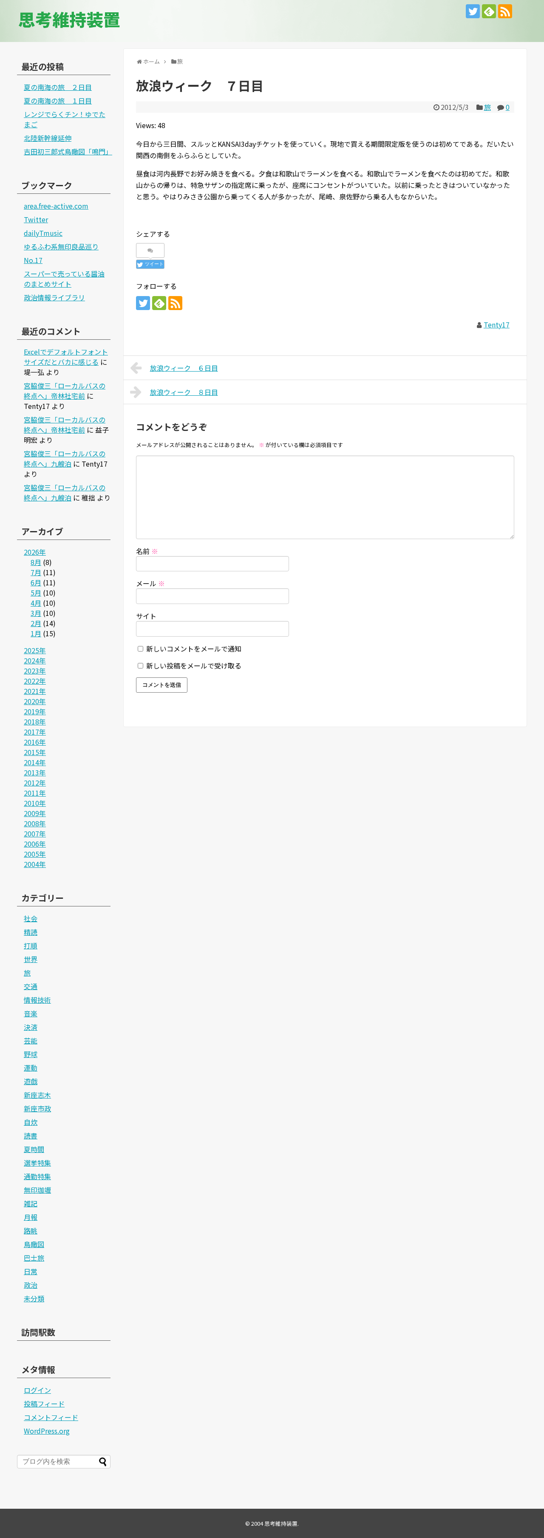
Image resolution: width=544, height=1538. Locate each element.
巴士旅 (34, 1258)
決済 (30, 1027)
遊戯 (30, 1081)
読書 (30, 1135)
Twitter (36, 219)
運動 (30, 1068)
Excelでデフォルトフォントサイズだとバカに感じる (66, 357)
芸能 (30, 1040)
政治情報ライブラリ (54, 297)
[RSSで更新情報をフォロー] (505, 11)
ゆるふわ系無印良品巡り (61, 246)
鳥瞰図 (34, 1244)
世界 (30, 959)
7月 (36, 572)
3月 (36, 613)
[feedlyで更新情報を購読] (489, 11)
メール (150, 583)
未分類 (34, 1298)
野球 (30, 1054)
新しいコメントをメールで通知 (193, 648)
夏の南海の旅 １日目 (58, 100)
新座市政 (37, 1108)
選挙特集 (37, 1163)
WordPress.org (47, 1431)
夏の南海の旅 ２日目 (58, 87)
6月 (36, 582)
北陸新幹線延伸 (47, 138)
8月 (36, 562)
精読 (30, 932)
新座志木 (37, 1095)
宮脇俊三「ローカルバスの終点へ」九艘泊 (64, 458)
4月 (36, 603)
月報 (30, 1217)
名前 (147, 551)
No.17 (33, 260)
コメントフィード (51, 1417)
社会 (30, 918)
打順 (30, 945)
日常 (30, 1271)
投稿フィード (44, 1403)
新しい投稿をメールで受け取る (193, 665)
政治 (30, 1285)
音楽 (30, 1013)
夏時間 (34, 1149)
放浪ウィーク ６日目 (184, 368)
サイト (146, 616)
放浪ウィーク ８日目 (184, 392)
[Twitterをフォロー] (473, 11)
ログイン (37, 1390)
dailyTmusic (43, 233)
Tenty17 (497, 324)
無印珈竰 (37, 1190)
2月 (36, 623)
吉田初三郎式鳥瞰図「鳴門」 (68, 151)
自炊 (30, 1122)
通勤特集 (37, 1176)
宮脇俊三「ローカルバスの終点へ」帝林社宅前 (64, 390)
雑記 (30, 1203)
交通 (30, 986)
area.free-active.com (56, 206)
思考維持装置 (69, 19)
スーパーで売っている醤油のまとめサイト (64, 278)
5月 (36, 592)
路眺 (30, 1230)
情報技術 (37, 1000)
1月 (36, 633)
